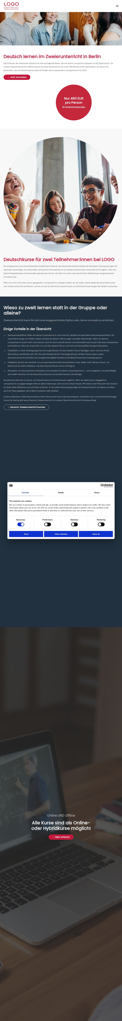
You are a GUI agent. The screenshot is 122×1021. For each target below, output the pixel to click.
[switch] (47, 524)
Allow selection (61, 534)
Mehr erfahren (62, 837)
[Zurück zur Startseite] (11, 6)
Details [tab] (61, 493)
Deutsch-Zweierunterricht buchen (27, 407)
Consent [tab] (25, 493)
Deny (26, 534)
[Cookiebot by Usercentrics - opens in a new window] (102, 485)
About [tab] (96, 493)
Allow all (95, 534)
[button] (117, 6)
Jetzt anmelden (18, 77)
